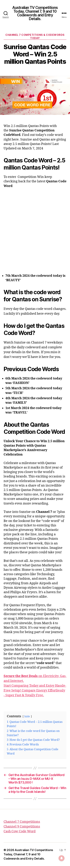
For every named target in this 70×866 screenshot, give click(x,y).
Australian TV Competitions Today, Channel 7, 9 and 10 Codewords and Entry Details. (35, 13)
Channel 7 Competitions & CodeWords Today (34, 36)
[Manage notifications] (61, 858)
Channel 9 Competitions (22, 827)
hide (27, 716)
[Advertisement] (35, 228)
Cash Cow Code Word (20, 831)
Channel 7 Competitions (22, 822)
